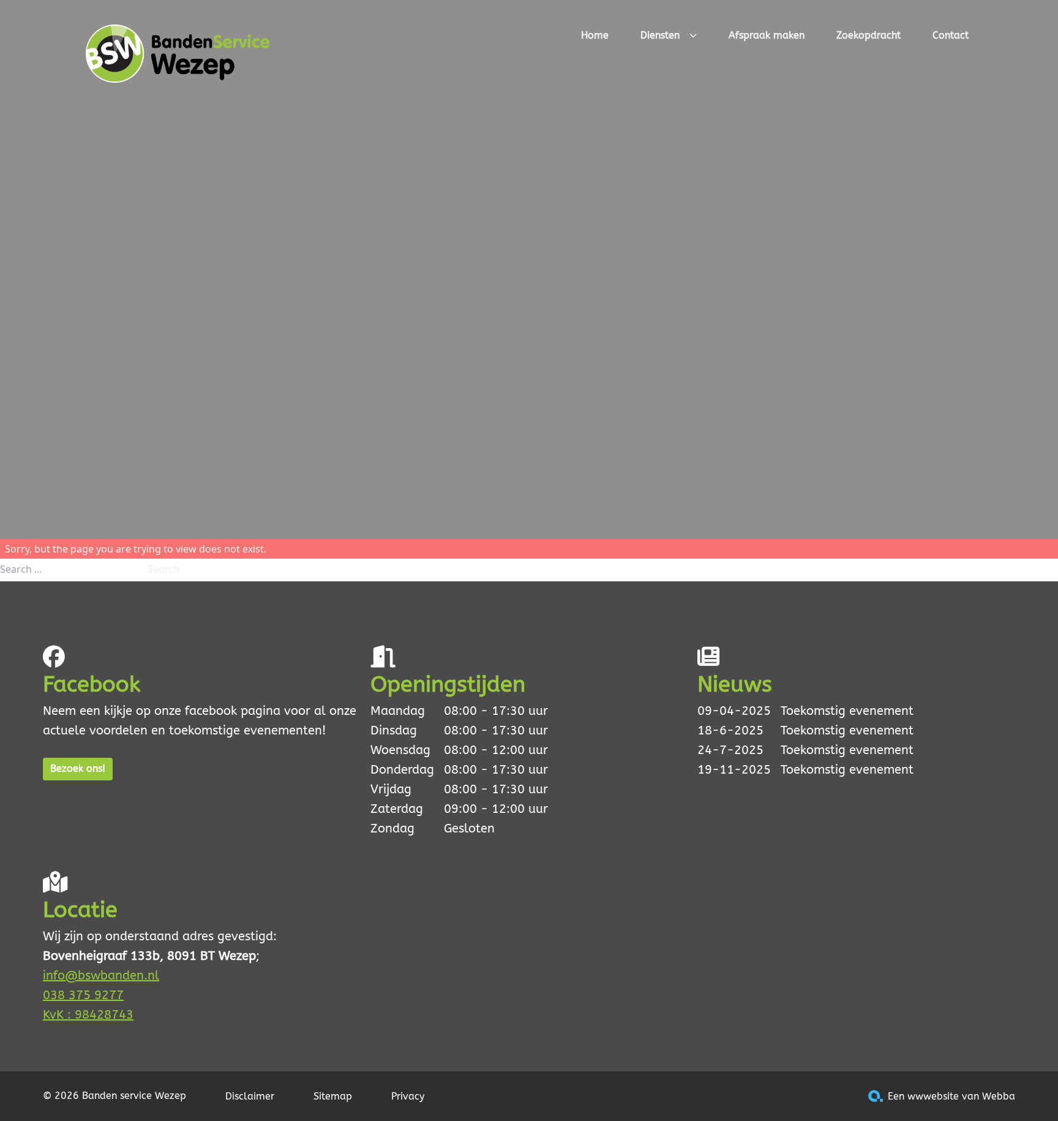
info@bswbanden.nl (101, 975)
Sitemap (332, 1096)
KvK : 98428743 (88, 1015)
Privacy (407, 1096)
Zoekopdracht (868, 35)
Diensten (660, 35)
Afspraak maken (767, 35)
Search (163, 569)
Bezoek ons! (77, 768)
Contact (950, 35)
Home (595, 35)
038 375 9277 (83, 995)
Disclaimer (249, 1096)
